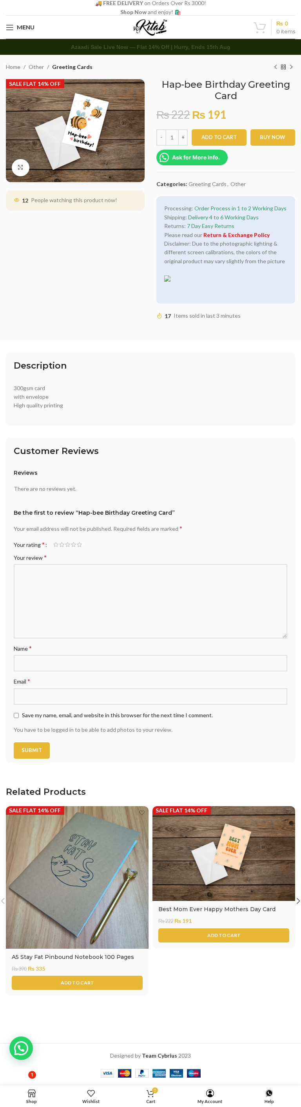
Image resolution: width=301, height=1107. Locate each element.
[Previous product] (275, 67)
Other (36, 66)
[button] (77, 983)
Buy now (272, 137)
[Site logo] (150, 26)
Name (23, 648)
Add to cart (219, 137)
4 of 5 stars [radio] (73, 544)
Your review (30, 557)
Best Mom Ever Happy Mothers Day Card (217, 909)
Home (13, 66)
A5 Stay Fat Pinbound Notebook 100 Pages (73, 956)
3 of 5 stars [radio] (68, 544)
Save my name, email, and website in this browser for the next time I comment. (117, 715)
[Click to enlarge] (20, 168)
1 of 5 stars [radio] (56, 544)
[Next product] (291, 67)
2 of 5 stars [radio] (62, 544)
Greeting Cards (72, 66)
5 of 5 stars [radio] (79, 544)
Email (22, 681)
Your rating (29, 544)
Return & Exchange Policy (236, 235)
